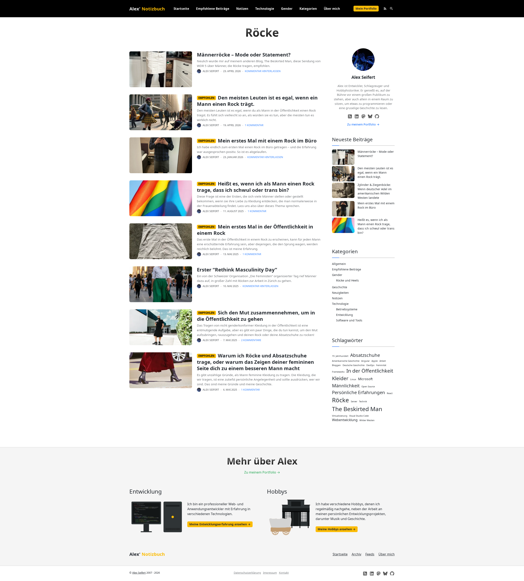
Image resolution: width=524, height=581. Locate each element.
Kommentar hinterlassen (263, 71)
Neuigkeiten (340, 293)
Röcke (340, 400)
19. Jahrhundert (340, 356)
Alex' (147, 9)
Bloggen (336, 365)
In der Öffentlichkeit (369, 370)
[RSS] (349, 116)
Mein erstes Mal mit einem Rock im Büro (267, 140)
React (390, 393)
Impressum (270, 572)
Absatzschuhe (365, 355)
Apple (375, 360)
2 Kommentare (251, 340)
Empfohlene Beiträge (212, 9)
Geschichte (339, 287)
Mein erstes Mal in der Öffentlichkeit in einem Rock (255, 229)
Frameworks (338, 371)
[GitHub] (376, 116)
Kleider (340, 378)
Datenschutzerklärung (247, 572)
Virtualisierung (339, 415)
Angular (365, 360)
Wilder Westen (367, 420)
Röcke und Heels (347, 280)
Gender (286, 9)
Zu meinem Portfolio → (363, 124)
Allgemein (339, 264)
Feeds (369, 554)
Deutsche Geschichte (354, 365)
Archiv (356, 554)
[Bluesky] (370, 116)
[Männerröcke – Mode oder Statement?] (343, 157)
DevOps (370, 365)
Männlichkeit (346, 385)
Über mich (332, 9)
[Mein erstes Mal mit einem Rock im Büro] (343, 208)
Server (354, 401)
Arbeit (382, 360)
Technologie (264, 9)
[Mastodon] (363, 116)
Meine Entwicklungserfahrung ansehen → (220, 524)
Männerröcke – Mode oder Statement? (243, 54)
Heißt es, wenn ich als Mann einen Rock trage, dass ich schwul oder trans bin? (255, 186)
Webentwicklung (345, 420)
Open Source (368, 386)
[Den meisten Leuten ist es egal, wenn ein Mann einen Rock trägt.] (343, 173)
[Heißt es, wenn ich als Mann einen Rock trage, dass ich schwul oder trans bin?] (343, 225)
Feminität (381, 365)
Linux (353, 379)
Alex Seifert (211, 71)
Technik (363, 401)
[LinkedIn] (356, 116)
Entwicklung (344, 315)
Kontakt (284, 572)
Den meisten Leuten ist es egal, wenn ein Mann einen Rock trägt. (257, 100)
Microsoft (365, 379)
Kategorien (308, 9)
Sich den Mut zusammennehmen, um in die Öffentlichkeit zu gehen (256, 315)
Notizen (242, 9)
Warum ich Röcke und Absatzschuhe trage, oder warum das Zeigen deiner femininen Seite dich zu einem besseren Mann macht (255, 362)
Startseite (181, 9)
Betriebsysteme (346, 309)
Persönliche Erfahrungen (358, 392)
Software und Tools (349, 320)
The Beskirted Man (357, 409)
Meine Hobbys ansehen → (337, 529)
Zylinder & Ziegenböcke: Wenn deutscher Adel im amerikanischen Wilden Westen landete (375, 191)
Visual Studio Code (359, 415)
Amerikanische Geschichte (345, 360)
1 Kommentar (254, 125)
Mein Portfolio (366, 8)
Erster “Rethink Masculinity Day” (237, 269)
